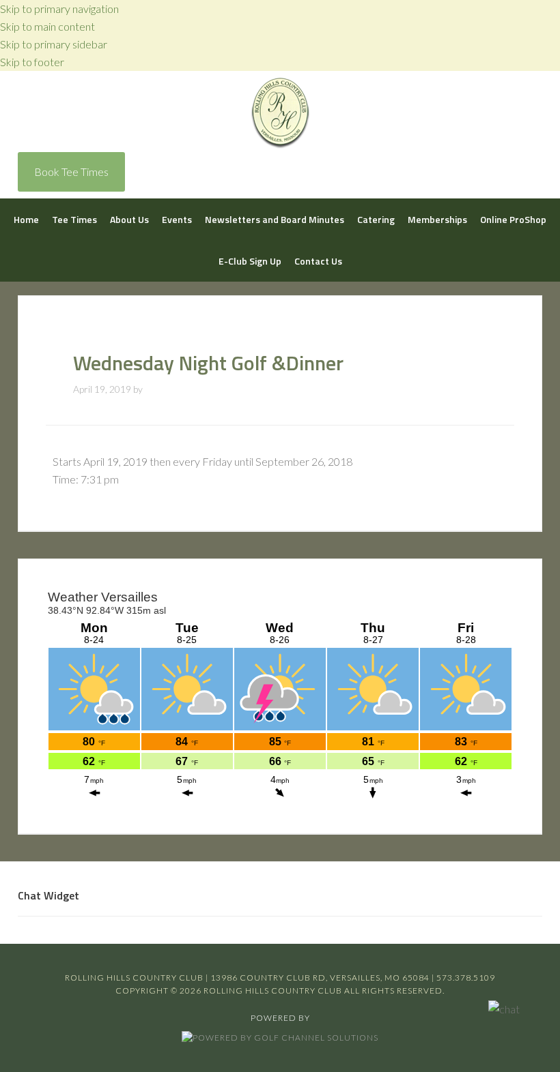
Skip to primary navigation (59, 8)
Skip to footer (32, 61)
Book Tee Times (71, 171)
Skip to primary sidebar (53, 44)
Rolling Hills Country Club (280, 113)
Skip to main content (47, 26)
